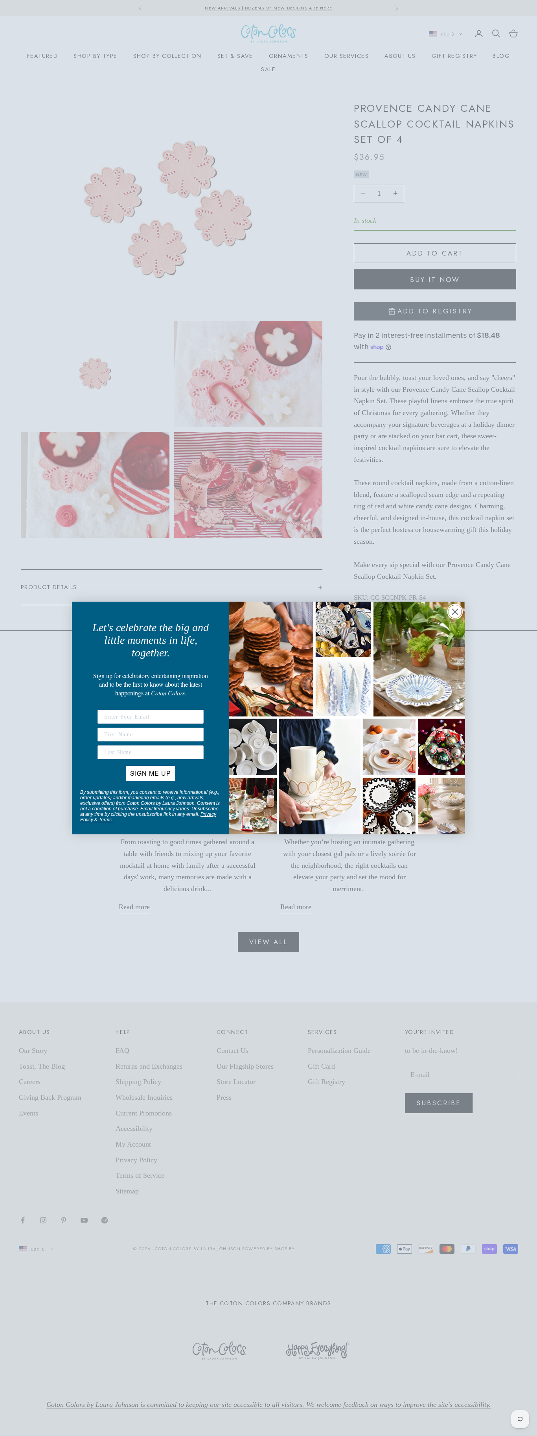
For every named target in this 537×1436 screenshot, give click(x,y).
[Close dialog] (455, 612)
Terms (105, 820)
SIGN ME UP (150, 773)
